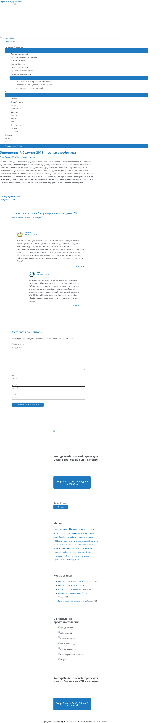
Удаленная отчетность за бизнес (72, 601)
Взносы (14, 112)
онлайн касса (76, 545)
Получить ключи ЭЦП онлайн (24, 57)
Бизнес (14, 128)
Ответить (80, 266)
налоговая (83, 541)
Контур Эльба (78, 529)
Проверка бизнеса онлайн (22, 70)
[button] (74, 146)
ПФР (62, 533)
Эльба (92, 533)
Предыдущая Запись (10, 196)
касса (65, 541)
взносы (82, 537)
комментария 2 (30, 157)
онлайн (56, 545)
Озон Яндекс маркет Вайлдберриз (73, 593)
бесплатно (67, 537)
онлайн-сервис (65, 545)
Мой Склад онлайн (19, 67)
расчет (75, 552)
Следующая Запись (9, 199)
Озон (92, 529)
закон (60, 541)
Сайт (14, 394)
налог (70, 541)
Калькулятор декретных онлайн (30, 88)
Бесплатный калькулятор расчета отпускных (35, 85)
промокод (57, 552)
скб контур (69, 556)
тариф (71, 559)
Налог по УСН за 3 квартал (69, 589)
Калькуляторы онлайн (21, 74)
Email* (14, 385)
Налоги (14, 115)
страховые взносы (61, 559)
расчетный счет (85, 552)
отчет (91, 545)
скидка (76, 556)
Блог (7, 91)
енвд (55, 541)
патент (67, 548)
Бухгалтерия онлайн (20, 54)
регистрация (58, 556)
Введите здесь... (19, 344)
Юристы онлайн (18, 60)
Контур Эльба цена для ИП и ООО (73, 581)
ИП (69, 529)
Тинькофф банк (78, 533)
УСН (13, 122)
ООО (87, 529)
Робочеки (67, 533)
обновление (93, 541)
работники (67, 552)
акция (55, 537)
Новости (14, 131)
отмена (85, 545)
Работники (16, 108)
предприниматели (77, 548)
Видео (7, 157)
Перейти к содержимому (11, 1)
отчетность (58, 548)
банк (61, 537)
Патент (14, 105)
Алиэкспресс (58, 529)
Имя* (14, 375)
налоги (76, 541)
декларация (90, 537)
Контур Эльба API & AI (67, 585)
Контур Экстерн (18, 64)
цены (77, 560)
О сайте (8, 141)
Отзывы (8, 135)
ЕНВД (13, 118)
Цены (7, 138)
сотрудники (84, 556)
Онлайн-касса (17, 102)
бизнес (75, 537)
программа (89, 548)
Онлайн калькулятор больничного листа (34, 81)
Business (14, 98)
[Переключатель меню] (76, 50)
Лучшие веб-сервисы (14, 47)
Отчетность (16, 125)
